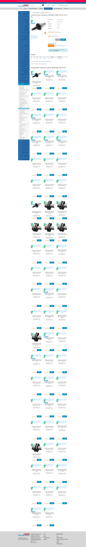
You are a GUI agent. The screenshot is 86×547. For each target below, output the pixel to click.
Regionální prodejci (58, 8)
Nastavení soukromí (59, 543)
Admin (24, 539)
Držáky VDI (20, 68)
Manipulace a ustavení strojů (23, 157)
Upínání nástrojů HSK (22, 140)
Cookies (26, 539)
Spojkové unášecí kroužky (23, 130)
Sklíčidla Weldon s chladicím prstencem (23, 104)
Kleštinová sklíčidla (21, 54)
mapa (38, 535)
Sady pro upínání (21, 87)
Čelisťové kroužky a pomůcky (23, 41)
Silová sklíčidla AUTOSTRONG (23, 43)
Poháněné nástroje (21, 72)
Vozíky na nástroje (22, 138)
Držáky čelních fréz (22, 98)
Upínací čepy (20, 142)
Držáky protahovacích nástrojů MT (23, 96)
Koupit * (63, 39)
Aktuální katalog (48, 8)
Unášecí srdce (21, 146)
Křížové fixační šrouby (22, 125)
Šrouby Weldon (21, 133)
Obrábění (20, 152)
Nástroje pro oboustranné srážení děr (23, 155)
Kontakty (66, 8)
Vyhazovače (21, 134)
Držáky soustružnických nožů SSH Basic (23, 80)
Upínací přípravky (21, 56)
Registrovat (53, 5)
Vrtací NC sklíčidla (22, 105)
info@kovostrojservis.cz (37, 539)
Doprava (41, 8)
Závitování (20, 144)
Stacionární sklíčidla (21, 58)
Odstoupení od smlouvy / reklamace (62, 539)
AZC (21, 539)
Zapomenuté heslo (47, 537)
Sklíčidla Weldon (21, 99)
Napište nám (51, 45)
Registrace (45, 539)
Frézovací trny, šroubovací (23, 108)
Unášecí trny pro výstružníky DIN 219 (24, 90)
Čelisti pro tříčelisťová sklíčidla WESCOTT (23, 32)
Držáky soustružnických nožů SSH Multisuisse (23, 77)
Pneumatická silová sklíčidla (23, 48)
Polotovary (21, 107)
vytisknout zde (44, 63)
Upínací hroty (21, 62)
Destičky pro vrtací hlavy (22, 117)
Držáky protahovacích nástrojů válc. (23, 114)
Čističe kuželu (21, 118)
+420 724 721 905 (62, 45)
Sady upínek (20, 150)
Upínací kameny (21, 85)
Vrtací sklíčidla (21, 64)
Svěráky (20, 66)
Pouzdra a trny (21, 60)
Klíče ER (20, 121)
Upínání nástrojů (21, 84)
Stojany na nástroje (22, 137)
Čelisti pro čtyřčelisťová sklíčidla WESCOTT (23, 35)
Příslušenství (20, 148)
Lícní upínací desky (21, 37)
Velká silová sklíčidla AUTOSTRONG (22, 46)
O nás (25, 8)
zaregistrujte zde (56, 50)
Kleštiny (20, 74)
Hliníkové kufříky (21, 88)
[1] (43, 5)
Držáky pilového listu (22, 112)
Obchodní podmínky (33, 8)
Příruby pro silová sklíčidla (22, 50)
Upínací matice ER (22, 129)
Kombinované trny (22, 94)
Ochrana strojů (21, 159)
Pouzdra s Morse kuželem (23, 102)
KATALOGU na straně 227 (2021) (46, 61)
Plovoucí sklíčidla (21, 111)
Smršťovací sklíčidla (22, 109)
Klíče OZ (20, 122)
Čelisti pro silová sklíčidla (22, 52)
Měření (20, 70)
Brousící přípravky (21, 82)
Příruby (20, 39)
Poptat (57, 39)
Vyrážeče (20, 126)
